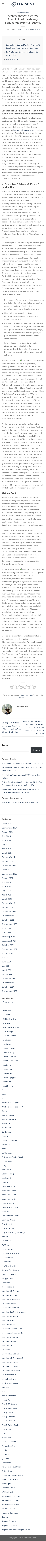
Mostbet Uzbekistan (11, 1370)
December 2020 (9, 978)
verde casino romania (11, 1504)
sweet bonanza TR (10, 1479)
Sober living (7, 1471)
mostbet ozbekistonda (12, 1333)
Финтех (5, 1517)
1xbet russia (7, 1081)
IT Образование (9, 1266)
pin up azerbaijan (9, 1408)
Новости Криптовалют (11, 1513)
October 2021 (8, 945)
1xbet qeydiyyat (9, 1077)
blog (4, 1165)
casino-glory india (10, 1207)
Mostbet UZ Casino (10, 1354)
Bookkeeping (8, 1174)
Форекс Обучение (9, 1525)
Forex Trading (8, 1249)
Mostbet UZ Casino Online (13, 1358)
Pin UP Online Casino (11, 1425)
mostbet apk (8, 1287)
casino (5, 1182)
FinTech (5, 1245)
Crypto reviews (8, 1228)
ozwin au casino (9, 1395)
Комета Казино (8, 1508)
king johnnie (7, 1278)
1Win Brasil (6, 1010)
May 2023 (6, 890)
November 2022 (9, 916)
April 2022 (6, 932)
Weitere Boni (12, 59)
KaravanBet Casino (10, 1270)
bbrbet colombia (9, 1140)
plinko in (6, 1454)
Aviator (5, 1111)
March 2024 (7, 853)
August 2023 (7, 878)
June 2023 (6, 886)
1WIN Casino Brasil (9, 1019)
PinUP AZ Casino (9, 1441)
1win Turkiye (7, 1031)
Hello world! (32, 802)
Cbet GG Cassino (9, 1220)
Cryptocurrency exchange (13, 1232)
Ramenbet (6, 1462)
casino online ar (9, 1194)
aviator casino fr (9, 1119)
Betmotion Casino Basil (12, 1157)
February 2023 (8, 903)
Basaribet (6, 1136)
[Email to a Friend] (25, 687)
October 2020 (8, 987)
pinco (4, 1433)
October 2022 (8, 920)
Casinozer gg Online (10, 1215)
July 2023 (6, 882)
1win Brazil (6, 1014)
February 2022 (8, 936)
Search (5, 745)
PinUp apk (6, 1437)
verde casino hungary (11, 1496)
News (4, 1391)
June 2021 (6, 962)
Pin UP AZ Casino (9, 1404)
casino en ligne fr (9, 1186)
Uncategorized (23, 12)
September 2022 (9, 924)
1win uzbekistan (9, 1035)
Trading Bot (7, 1483)
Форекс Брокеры (9, 1521)
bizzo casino (7, 1161)
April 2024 (6, 849)
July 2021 (6, 957)
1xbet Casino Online (10, 1061)
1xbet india (7, 1069)
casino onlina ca (9, 1190)
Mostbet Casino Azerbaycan (14, 1312)
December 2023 (9, 865)
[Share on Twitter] (21, 687)
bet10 (4, 1148)
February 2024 (8, 857)
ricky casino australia (11, 1467)
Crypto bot (7, 1224)
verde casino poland (11, 1500)
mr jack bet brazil (9, 1379)
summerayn (35, 29)
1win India (6, 1023)
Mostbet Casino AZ (10, 1308)
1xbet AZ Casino (9, 1048)
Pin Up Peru (7, 1429)
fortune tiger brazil (10, 1253)
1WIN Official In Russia (11, 1027)
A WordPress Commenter (13, 802)
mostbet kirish (8, 1324)
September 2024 (9, 828)
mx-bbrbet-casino (10, 1383)
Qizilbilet (6, 1458)
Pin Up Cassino (8, 1416)
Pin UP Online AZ (9, 1421)
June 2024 (6, 840)
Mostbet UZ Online (10, 1366)
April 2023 (6, 895)
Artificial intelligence (11, 1102)
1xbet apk (6, 1044)
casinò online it (9, 1199)
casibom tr (7, 1178)
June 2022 (6, 928)
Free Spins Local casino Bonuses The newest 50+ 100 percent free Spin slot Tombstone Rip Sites (33, 727)
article (5, 1098)
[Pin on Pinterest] (29, 687)
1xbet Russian (8, 1086)
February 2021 (8, 974)
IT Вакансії (6, 1261)
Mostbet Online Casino (12, 1328)
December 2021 (9, 941)
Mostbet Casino (9, 1303)
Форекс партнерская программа (16, 1529)
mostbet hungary (10, 1316)
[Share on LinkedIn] (34, 687)
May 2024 (6, 844)
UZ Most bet (7, 1492)
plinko (4, 1450)
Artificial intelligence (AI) (13, 1107)
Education (6, 1241)
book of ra (6, 1169)
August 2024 (7, 832)
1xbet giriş (6, 1065)
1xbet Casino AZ (9, 1056)
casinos (5, 1211)
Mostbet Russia (9, 1341)
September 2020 (9, 991)
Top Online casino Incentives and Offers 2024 (22, 763)
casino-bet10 (8, 1203)
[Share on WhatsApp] (12, 687)
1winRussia (6, 1040)
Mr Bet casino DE (9, 1374)
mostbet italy (8, 1320)
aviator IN (6, 1123)
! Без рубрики (7, 1002)
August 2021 (7, 953)
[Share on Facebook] (17, 687)
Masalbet (6, 1282)
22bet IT (6, 1094)
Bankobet (6, 1132)
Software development (12, 1475)
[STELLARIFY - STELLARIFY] (23, 4)
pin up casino (8, 1412)
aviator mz (6, 1128)
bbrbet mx (7, 1144)
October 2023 (8, 869)
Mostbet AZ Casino (10, 1291)
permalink (22, 698)
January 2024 (8, 861)
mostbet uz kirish (10, 1362)
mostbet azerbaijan (11, 1299)
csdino (5, 1236)
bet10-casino (8, 1153)
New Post (6, 1387)
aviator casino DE (9, 1115)
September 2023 (9, 874)
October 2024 (8, 823)
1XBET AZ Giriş (8, 1052)
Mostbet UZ (7, 1349)
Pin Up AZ (6, 1400)
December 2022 (9, 911)
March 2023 (7, 899)
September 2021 (9, 949)
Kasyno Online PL (9, 1274)
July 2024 (6, 836)
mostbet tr (7, 1345)
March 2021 (7, 970)
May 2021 (6, 966)
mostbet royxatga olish (12, 1337)
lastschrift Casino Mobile (24, 130)
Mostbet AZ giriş (9, 1295)
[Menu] (3, 4)
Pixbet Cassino (8, 1446)
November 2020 (9, 982)
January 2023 (8, 907)
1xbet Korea (7, 1073)
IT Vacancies (7, 1257)
